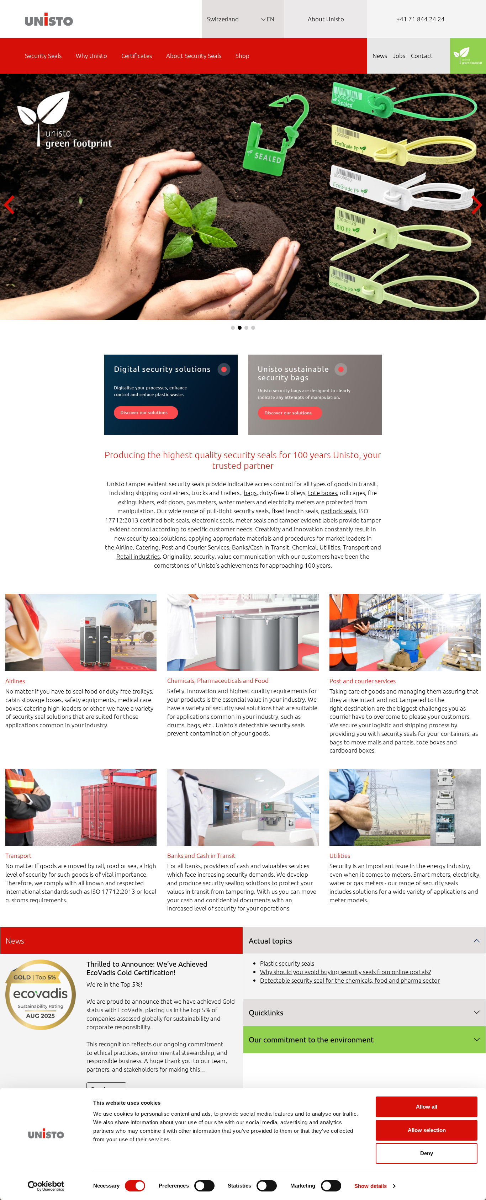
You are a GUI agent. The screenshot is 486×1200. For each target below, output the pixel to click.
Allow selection (427, 1130)
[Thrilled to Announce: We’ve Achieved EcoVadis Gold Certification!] (40, 994)
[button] (233, 328)
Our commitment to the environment (311, 1039)
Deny (426, 1153)
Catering (147, 547)
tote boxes (322, 493)
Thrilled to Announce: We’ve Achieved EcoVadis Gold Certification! (146, 968)
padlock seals (338, 511)
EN (269, 19)
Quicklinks (266, 1012)
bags (250, 493)
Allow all (426, 1107)
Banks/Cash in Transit (260, 547)
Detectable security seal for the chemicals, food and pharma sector (350, 980)
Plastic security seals (288, 963)
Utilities (329, 547)
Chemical (304, 547)
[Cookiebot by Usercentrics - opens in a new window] (46, 1186)
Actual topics (270, 940)
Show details (370, 1186)
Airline (124, 547)
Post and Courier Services (195, 547)
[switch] (204, 1185)
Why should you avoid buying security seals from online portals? (345, 972)
